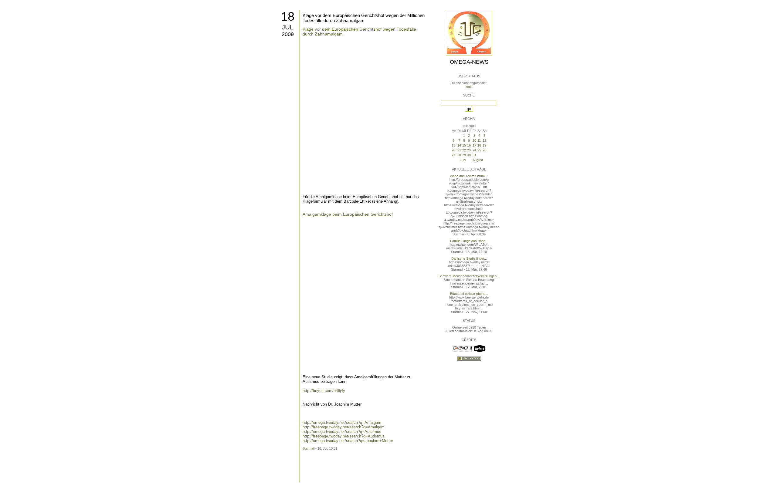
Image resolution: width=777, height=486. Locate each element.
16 (469, 145)
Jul (287, 27)
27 (453, 155)
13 (453, 145)
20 (453, 150)
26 (484, 150)
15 (464, 145)
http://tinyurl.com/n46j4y (324, 390)
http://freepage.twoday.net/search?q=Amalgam (344, 427)
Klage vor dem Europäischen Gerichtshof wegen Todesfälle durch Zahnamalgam (359, 31)
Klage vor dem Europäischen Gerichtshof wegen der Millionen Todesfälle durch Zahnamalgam (364, 18)
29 (464, 155)
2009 (288, 34)
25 (479, 150)
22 (464, 150)
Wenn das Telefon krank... (469, 176)
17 (474, 145)
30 (469, 155)
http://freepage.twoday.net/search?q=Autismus (344, 436)
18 (287, 16)
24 (474, 150)
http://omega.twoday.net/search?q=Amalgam (342, 422)
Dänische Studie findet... (469, 258)
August (478, 160)
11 (479, 140)
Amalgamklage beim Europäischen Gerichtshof (348, 214)
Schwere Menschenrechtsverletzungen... (469, 276)
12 (484, 140)
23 (469, 150)
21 (459, 150)
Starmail (308, 448)
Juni (463, 160)
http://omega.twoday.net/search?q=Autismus (342, 431)
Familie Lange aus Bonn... (469, 241)
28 (459, 155)
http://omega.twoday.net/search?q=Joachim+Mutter (348, 440)
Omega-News (469, 62)
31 (474, 155)
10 (474, 140)
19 (484, 145)
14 (459, 145)
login (469, 86)
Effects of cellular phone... (469, 293)
